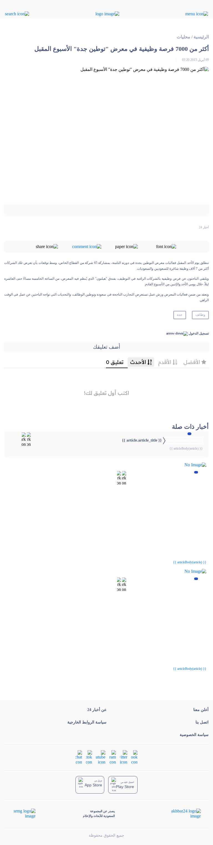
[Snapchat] (78, 757)
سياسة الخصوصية (194, 735)
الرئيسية (201, 36)
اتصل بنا (202, 722)
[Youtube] (100, 757)
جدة (179, 315)
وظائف (200, 315)
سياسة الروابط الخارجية (86, 722)
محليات (183, 36)
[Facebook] (134, 757)
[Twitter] (123, 757)
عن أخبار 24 (96, 710)
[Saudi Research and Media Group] (24, 814)
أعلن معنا (201, 710)
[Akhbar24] (182, 814)
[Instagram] (112, 757)
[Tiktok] (89, 757)
